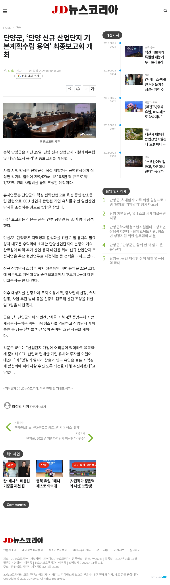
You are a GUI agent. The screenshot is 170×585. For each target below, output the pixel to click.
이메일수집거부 (81, 550)
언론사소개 (9, 550)
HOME (7, 27)
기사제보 (119, 550)
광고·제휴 (102, 550)
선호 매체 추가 (30, 76)
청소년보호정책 (57, 550)
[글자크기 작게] (86, 88)
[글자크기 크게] (92, 88)
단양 (18, 27)
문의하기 (135, 550)
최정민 (12, 71)
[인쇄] (78, 88)
